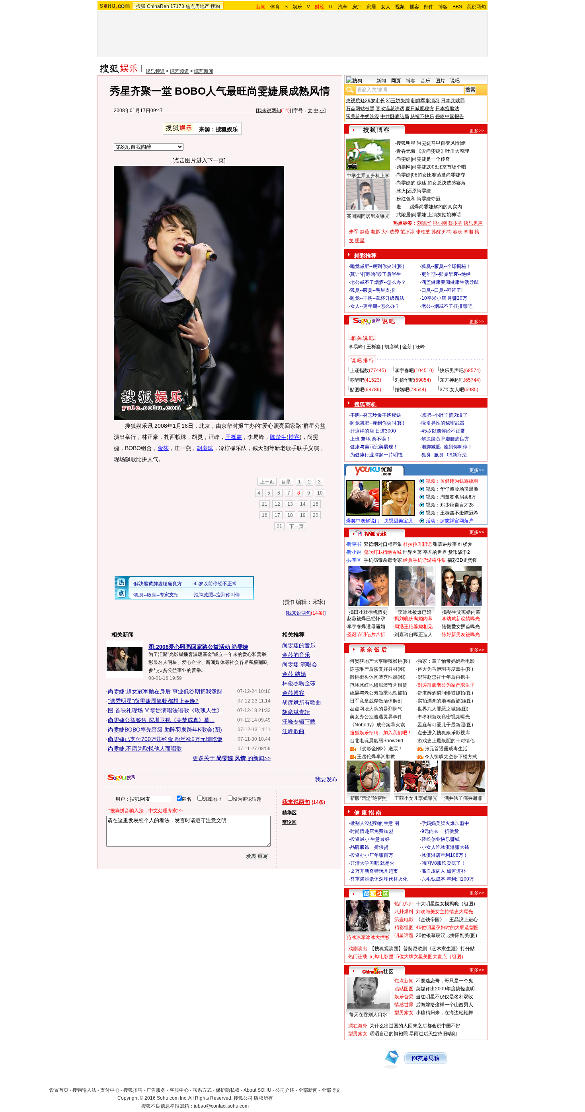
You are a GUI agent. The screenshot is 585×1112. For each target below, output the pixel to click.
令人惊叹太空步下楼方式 (451, 756)
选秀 (394, 232)
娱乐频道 (155, 71)
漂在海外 (357, 1026)
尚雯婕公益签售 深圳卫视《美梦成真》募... (161, 720)
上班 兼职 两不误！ (370, 439)
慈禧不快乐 (422, 116)
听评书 (354, 544)
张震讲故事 (445, 544)
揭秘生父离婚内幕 (461, 612)
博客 (443, 7)
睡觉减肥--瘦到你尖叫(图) (377, 266)
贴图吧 (357, 389)
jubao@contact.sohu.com (221, 1106)
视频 (400, 7)
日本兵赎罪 (453, 100)
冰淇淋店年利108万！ (444, 855)
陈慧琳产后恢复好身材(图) (378, 669)
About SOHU (257, 1090)
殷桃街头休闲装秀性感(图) (378, 677)
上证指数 (359, 370)
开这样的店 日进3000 (373, 431)
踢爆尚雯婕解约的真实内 (436, 207)
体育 (275, 7)
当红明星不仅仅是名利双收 (444, 996)
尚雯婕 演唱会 (299, 664)
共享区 (354, 560)
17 (277, 515)
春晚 (457, 232)
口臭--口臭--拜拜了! (441, 290)
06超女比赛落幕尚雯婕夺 (438, 175)
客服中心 (179, 1090)
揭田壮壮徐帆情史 (368, 612)
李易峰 (356, 346)
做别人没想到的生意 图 (374, 823)
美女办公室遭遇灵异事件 (376, 717)
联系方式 (202, 1090)
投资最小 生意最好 (370, 839)
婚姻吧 (402, 389)
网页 (396, 80)
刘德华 (424, 223)
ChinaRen (158, 6)
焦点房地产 (197, 6)
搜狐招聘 (132, 1090)
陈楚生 (278, 437)
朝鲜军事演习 (425, 100)
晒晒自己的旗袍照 (389, 1033)
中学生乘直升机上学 (368, 176)
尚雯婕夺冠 (429, 199)
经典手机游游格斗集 (424, 560)
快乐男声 (473, 223)
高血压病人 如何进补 (443, 871)
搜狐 (141, 6)
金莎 (163, 448)
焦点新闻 (403, 981)
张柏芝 (423, 232)
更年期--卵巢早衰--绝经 (446, 274)
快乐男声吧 (452, 370)
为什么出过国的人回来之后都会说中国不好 (415, 1026)
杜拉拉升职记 (417, 544)
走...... (402, 207)
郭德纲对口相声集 (383, 544)
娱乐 (297, 7)
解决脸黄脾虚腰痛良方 (445, 439)
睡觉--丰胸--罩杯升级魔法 (377, 298)
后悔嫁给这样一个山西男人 (444, 1004)
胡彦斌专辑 (296, 712)
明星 (360, 240)
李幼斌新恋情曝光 (461, 618)
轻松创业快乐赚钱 (440, 839)
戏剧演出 (357, 948)
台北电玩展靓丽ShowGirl (376, 740)
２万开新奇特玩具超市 (374, 871)
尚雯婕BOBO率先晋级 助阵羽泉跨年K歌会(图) (165, 729)
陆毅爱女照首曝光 (461, 626)
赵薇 (364, 232)
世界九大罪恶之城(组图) (442, 709)
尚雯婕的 (405, 183)
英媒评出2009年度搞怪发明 (445, 989)
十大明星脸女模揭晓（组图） (447, 903)
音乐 (425, 80)
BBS (457, 7)
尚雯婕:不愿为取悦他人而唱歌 (145, 748)
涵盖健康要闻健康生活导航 (450, 282)
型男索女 (403, 1012)
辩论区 (289, 822)
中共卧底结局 (394, 116)
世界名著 (412, 552)
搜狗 (215, 6)
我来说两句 (269, 110)
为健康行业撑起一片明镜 (376, 455)
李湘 (468, 232)
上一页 (267, 482)
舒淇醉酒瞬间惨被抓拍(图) (445, 693)
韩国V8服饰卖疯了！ (443, 863)
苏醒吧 (357, 380)
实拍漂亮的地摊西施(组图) (445, 701)
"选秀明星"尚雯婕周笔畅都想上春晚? (153, 701)
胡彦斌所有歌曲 (301, 702)
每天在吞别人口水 (368, 1014)
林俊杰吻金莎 (299, 683)
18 (290, 515)
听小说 (354, 552)
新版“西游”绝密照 (368, 798)
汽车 (342, 7)
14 (303, 504)
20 (315, 515)
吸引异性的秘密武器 (442, 423)
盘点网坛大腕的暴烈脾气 (376, 709)
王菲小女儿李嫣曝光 (415, 798)
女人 (385, 7)
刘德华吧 (404, 380)
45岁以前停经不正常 (443, 431)
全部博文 (331, 1090)
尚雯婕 (403, 159)
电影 (375, 232)
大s (384, 232)
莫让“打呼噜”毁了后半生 (375, 274)
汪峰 (420, 346)
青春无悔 (405, 151)
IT (331, 7)
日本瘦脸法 (447, 108)
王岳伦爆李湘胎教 (376, 756)
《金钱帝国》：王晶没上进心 (447, 919)
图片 (440, 80)
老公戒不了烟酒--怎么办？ (378, 282)
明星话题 (403, 935)
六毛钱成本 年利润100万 (447, 879)
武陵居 (403, 214)
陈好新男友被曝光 (461, 634)
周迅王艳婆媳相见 (413, 626)
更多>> (476, 131)
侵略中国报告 (449, 116)
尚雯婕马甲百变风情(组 (441, 143)
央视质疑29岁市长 (365, 100)
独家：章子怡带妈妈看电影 (446, 661)
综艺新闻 (203, 71)
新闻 (381, 80)
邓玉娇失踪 (398, 100)
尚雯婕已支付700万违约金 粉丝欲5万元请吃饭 (165, 739)
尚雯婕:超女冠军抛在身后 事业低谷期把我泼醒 (165, 691)
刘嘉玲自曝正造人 (413, 634)
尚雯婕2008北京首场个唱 (439, 167)
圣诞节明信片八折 (366, 634)
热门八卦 (403, 903)
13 (290, 504)
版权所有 (263, 1098)
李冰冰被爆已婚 (414, 612)
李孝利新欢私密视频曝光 (443, 717)
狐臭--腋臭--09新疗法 (444, 455)
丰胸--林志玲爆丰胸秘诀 (375, 415)
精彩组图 (403, 927)
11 (264, 504)
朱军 (354, 232)
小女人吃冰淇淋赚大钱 (445, 847)
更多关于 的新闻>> (232, 758)
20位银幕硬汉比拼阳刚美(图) (446, 935)
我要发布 (326, 779)
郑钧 (447, 232)
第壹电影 (403, 919)
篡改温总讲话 (390, 108)
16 (264, 515)
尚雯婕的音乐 (299, 645)
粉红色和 (405, 199)
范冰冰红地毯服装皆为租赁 (378, 685)
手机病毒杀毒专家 (383, 560)
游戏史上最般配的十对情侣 (446, 740)
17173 (177, 6)
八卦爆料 (403, 911)
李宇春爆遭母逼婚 (366, 626)
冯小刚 (440, 223)
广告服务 (156, 1090)
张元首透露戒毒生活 (446, 748)
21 (279, 526)
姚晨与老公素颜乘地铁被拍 (378, 693)
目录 (286, 482)
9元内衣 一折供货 (440, 831)
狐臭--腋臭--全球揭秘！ (446, 266)
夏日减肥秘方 (420, 108)
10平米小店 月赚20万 (444, 298)
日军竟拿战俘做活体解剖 (376, 701)
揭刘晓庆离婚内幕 (413, 618)
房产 (357, 7)
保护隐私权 (228, 1090)
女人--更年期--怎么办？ (375, 306)
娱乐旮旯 (403, 996)
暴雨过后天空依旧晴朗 (433, 1033)
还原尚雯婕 (419, 191)
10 (320, 493)
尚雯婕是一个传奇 (431, 159)
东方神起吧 (452, 380)
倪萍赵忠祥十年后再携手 (443, 677)
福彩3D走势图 (462, 560)
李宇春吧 (404, 370)
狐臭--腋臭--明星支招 (372, 290)
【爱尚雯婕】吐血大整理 (443, 151)
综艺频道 (179, 71)
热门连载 (357, 956)
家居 (371, 7)
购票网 (403, 167)
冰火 (401, 191)
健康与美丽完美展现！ (374, 447)
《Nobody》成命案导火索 (377, 725)
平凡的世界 (435, 552)
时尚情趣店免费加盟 (371, 831)
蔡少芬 (455, 223)
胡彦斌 (205, 448)
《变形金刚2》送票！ (380, 748)
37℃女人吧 (452, 389)
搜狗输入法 (84, 1090)
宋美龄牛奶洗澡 (362, 116)
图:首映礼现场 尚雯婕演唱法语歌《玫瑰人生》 (165, 710)
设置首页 (58, 1090)
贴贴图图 (403, 989)
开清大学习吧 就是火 (372, 863)
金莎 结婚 (294, 674)
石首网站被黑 (360, 108)
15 (315, 504)
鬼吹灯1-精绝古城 (383, 552)
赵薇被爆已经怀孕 (366, 618)
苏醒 (436, 232)
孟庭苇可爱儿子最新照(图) (445, 725)
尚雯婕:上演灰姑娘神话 (436, 214)
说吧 (455, 80)
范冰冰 (407, 232)
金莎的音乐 (296, 655)
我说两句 (476, 7)
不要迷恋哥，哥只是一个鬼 (444, 981)
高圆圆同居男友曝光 (368, 216)
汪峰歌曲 (293, 731)
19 (303, 515)
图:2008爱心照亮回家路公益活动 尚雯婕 (198, 647)
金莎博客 (293, 693)
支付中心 (109, 1090)
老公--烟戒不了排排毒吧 (446, 306)
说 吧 (388, 321)
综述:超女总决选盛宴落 (441, 183)
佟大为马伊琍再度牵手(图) (445, 669)
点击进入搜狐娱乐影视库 (443, 733)
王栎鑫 (233, 437)
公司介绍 (284, 1090)
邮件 (428, 7)
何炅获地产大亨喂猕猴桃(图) (380, 661)
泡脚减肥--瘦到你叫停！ (446, 447)
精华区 (289, 812)
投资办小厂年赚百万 (371, 855)
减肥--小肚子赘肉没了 (444, 415)
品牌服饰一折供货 (369, 847)
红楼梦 (465, 544)
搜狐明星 (405, 143)
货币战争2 (459, 552)
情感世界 (403, 1004)
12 (277, 504)
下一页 (296, 526)
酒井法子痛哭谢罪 (463, 798)
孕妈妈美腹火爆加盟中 (445, 823)
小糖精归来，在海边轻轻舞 (444, 1012)
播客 (414, 7)
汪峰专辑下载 (299, 721)
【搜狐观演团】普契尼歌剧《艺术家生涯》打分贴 (422, 948)
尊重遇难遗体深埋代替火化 (379, 879)
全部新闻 (308, 1090)
